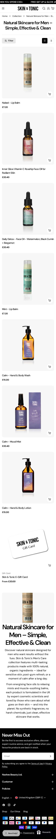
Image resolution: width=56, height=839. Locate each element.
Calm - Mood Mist (11, 441)
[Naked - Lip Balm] (28, 72)
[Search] (44, 8)
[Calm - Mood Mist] (28, 411)
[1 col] (44, 40)
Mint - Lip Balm (10, 309)
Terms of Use (37, 763)
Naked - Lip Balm (11, 102)
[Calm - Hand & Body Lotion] (28, 477)
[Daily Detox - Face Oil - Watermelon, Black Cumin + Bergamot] (28, 209)
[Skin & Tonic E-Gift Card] (28, 544)
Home (4, 16)
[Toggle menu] (3, 8)
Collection (16, 16)
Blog (25, 811)
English (5, 797)
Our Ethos (15, 811)
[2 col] (51, 40)
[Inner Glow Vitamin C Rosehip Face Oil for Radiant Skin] (28, 139)
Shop (4, 811)
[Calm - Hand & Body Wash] (28, 345)
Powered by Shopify (33, 832)
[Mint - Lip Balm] (28, 279)
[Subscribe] (50, 756)
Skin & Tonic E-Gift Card (14, 577)
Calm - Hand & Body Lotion (16, 508)
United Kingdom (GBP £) (31, 797)
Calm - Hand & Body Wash (16, 375)
